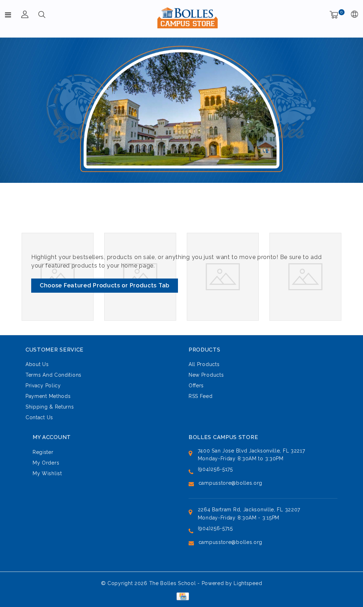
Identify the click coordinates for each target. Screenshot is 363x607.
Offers (196, 385)
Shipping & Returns (50, 407)
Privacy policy (43, 385)
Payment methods (48, 396)
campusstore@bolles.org (230, 483)
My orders (46, 463)
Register (43, 452)
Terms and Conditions (54, 375)
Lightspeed (248, 583)
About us (37, 364)
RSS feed (201, 396)
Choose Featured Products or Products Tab (104, 285)
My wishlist (47, 473)
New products (206, 375)
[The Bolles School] (187, 17)
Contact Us (39, 417)
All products (204, 364)
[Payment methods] (181, 595)
